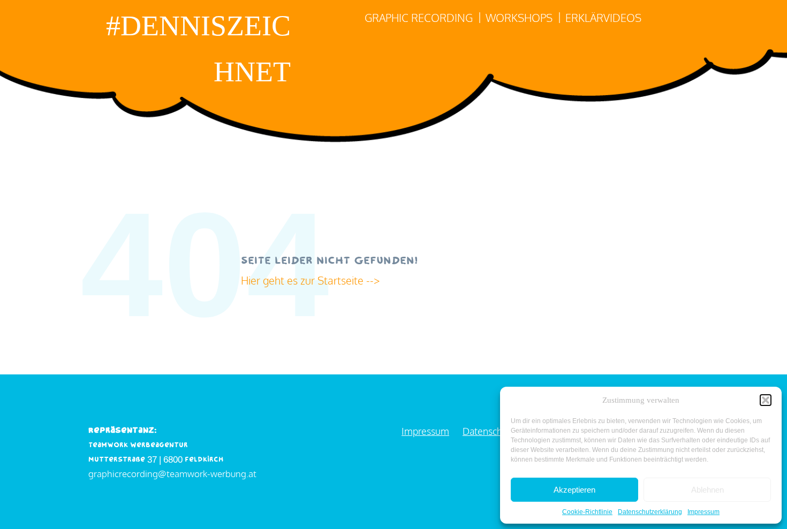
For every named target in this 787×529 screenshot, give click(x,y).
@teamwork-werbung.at (207, 473)
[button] (765, 400)
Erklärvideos (603, 18)
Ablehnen (707, 489)
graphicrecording (123, 473)
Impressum (703, 512)
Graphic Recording (419, 18)
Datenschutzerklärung (650, 512)
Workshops (519, 18)
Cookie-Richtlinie (587, 512)
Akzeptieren (574, 489)
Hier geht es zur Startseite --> (311, 280)
